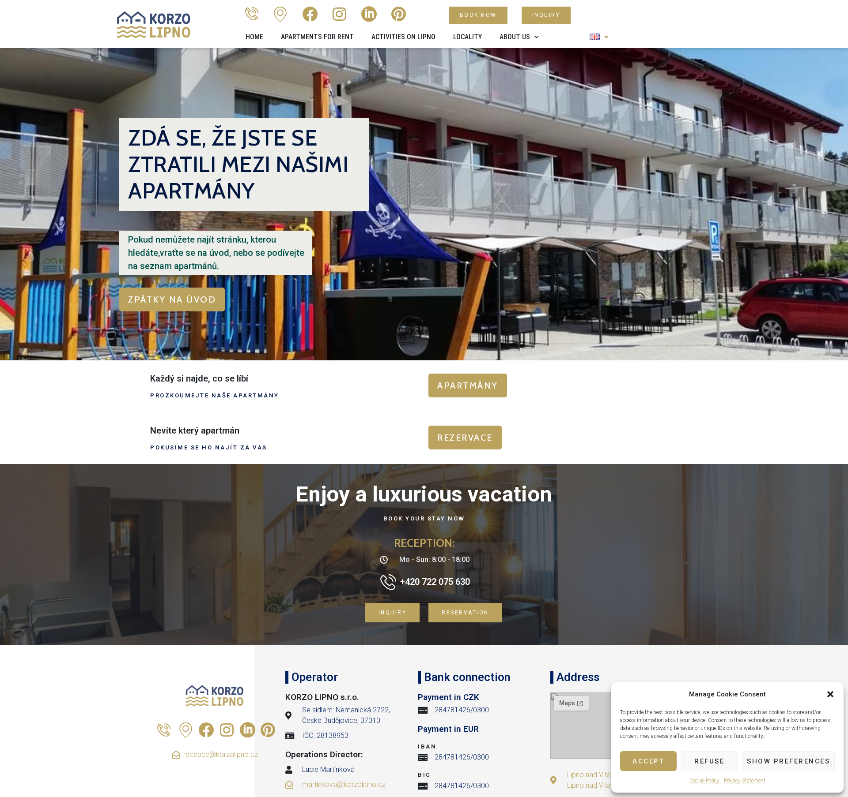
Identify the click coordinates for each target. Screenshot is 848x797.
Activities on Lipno (403, 37)
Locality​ (467, 37)
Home (254, 37)
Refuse (709, 761)
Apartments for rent (317, 37)
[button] (830, 694)
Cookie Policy (704, 781)
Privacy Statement (744, 781)
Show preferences (788, 761)
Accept (648, 761)
